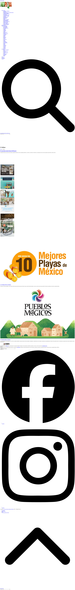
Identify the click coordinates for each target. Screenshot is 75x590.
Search (1, 589)
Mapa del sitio (3, 511)
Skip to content (2, 0)
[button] (5, 133)
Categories (1, 348)
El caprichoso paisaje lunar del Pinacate (8, 150)
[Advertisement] (37, 140)
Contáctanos (3, 510)
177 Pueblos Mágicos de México (5, 339)
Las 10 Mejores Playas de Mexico (5, 284)
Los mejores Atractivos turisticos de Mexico (8, 509)
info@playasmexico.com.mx (5, 512)
